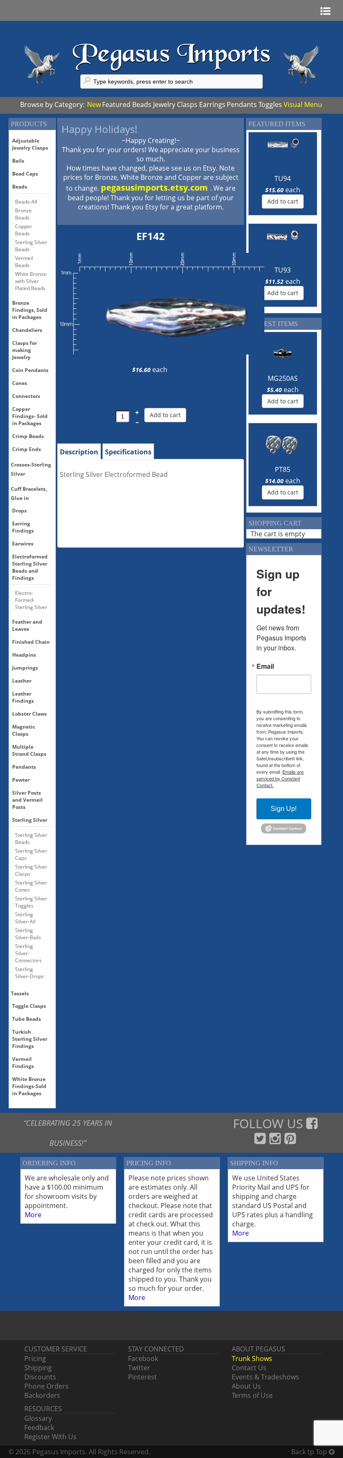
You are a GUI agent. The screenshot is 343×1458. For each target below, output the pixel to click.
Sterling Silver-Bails (28, 934)
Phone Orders (46, 1386)
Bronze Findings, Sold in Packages (29, 310)
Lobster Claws (29, 713)
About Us (246, 1386)
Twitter (139, 1367)
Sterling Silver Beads (31, 246)
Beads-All (26, 201)
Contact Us (249, 1367)
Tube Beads (26, 1018)
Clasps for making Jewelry (24, 350)
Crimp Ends (26, 449)
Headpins (24, 654)
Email (265, 666)
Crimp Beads (28, 436)
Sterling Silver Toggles (31, 902)
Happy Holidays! (99, 129)
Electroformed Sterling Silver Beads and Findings (30, 567)
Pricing (35, 1358)
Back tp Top (310, 1451)
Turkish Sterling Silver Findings (29, 1039)
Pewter (21, 779)
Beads (141, 104)
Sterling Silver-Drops (29, 973)
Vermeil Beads (24, 262)
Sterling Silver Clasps (31, 870)
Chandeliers (27, 330)
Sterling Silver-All (25, 918)
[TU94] (283, 154)
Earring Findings (23, 527)
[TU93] (283, 245)
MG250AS (283, 378)
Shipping (38, 1367)
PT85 (282, 469)
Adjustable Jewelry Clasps (30, 144)
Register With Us (50, 1436)
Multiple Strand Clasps (29, 750)
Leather (21, 680)
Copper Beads (23, 230)
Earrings (212, 104)
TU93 (282, 270)
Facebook (143, 1358)
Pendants (242, 104)
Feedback (39, 1427)
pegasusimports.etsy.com (155, 187)
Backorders (42, 1395)
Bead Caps (25, 173)
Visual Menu (303, 104)
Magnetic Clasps (23, 730)
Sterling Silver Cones (31, 886)
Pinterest (142, 1377)
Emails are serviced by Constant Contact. (280, 778)
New (94, 104)
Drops (19, 510)
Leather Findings (23, 697)
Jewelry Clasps (175, 104)
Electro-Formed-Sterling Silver (31, 600)
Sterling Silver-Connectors (28, 953)
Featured (116, 104)
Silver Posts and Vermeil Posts (27, 800)
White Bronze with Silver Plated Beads (30, 281)
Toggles (270, 104)
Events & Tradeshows (265, 1377)
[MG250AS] (283, 353)
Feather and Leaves (27, 625)
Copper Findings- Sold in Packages (30, 416)
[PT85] (283, 445)
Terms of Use (252, 1395)
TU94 (282, 178)
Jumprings (25, 667)
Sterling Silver (29, 819)
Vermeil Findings (23, 1062)
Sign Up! (284, 808)
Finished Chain (31, 641)
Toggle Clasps (29, 1005)
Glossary (38, 1418)
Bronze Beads (23, 214)
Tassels (20, 993)
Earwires (22, 543)
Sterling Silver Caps (31, 854)
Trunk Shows (252, 1358)
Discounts (40, 1377)
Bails (18, 160)
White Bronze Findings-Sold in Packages (29, 1086)
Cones (19, 383)
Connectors (26, 396)
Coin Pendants (30, 370)
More (33, 1214)
